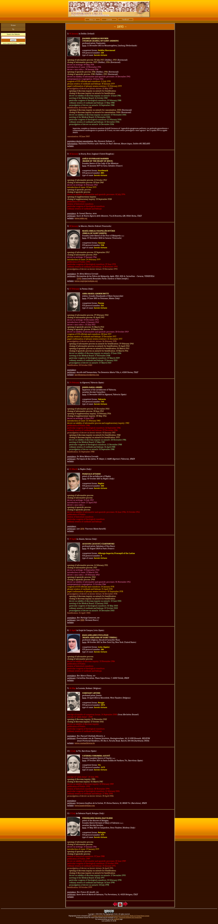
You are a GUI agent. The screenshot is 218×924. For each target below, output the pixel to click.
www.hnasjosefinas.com (85, 805)
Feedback (116, 919)
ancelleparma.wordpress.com (87, 375)
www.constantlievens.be (85, 743)
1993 (79, 278)
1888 (82, 620)
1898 (82, 529)
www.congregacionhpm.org (86, 281)
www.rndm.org (81, 218)
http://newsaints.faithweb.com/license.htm (128, 917)
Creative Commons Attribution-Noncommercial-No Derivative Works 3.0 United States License (120, 916)
